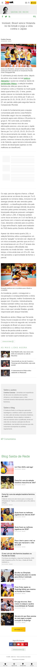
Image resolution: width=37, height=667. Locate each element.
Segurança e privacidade (18, 659)
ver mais (17, 629)
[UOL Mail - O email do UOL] (26, 3)
